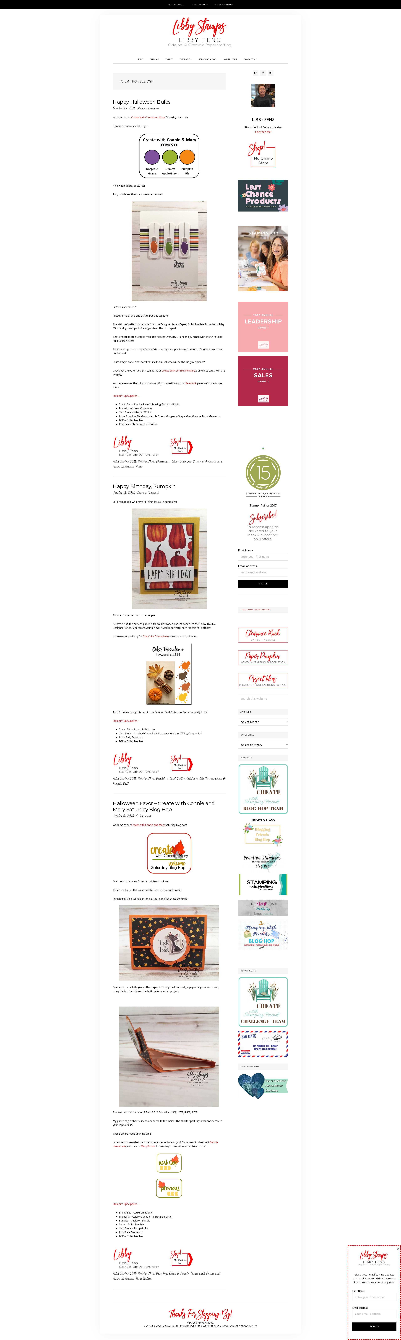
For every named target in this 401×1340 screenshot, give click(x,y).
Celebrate (192, 778)
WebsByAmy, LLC (248, 1326)
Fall (125, 783)
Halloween (127, 466)
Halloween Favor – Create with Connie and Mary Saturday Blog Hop (164, 806)
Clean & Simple (181, 461)
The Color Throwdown (156, 636)
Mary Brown (148, 1146)
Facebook (191, 383)
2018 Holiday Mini (142, 461)
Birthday (162, 778)
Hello (139, 466)
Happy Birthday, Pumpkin (144, 486)
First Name (245, 550)
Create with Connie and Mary (148, 117)
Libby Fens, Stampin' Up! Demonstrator (200, 34)
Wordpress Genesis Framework (207, 1326)
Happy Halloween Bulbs (142, 102)
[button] (263, 56)
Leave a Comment (148, 108)
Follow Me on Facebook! (255, 609)
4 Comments (143, 816)
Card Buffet (177, 778)
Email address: (248, 566)
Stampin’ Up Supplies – (126, 396)
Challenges (163, 461)
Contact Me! (263, 132)
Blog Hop (161, 1273)
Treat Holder (143, 1278)
